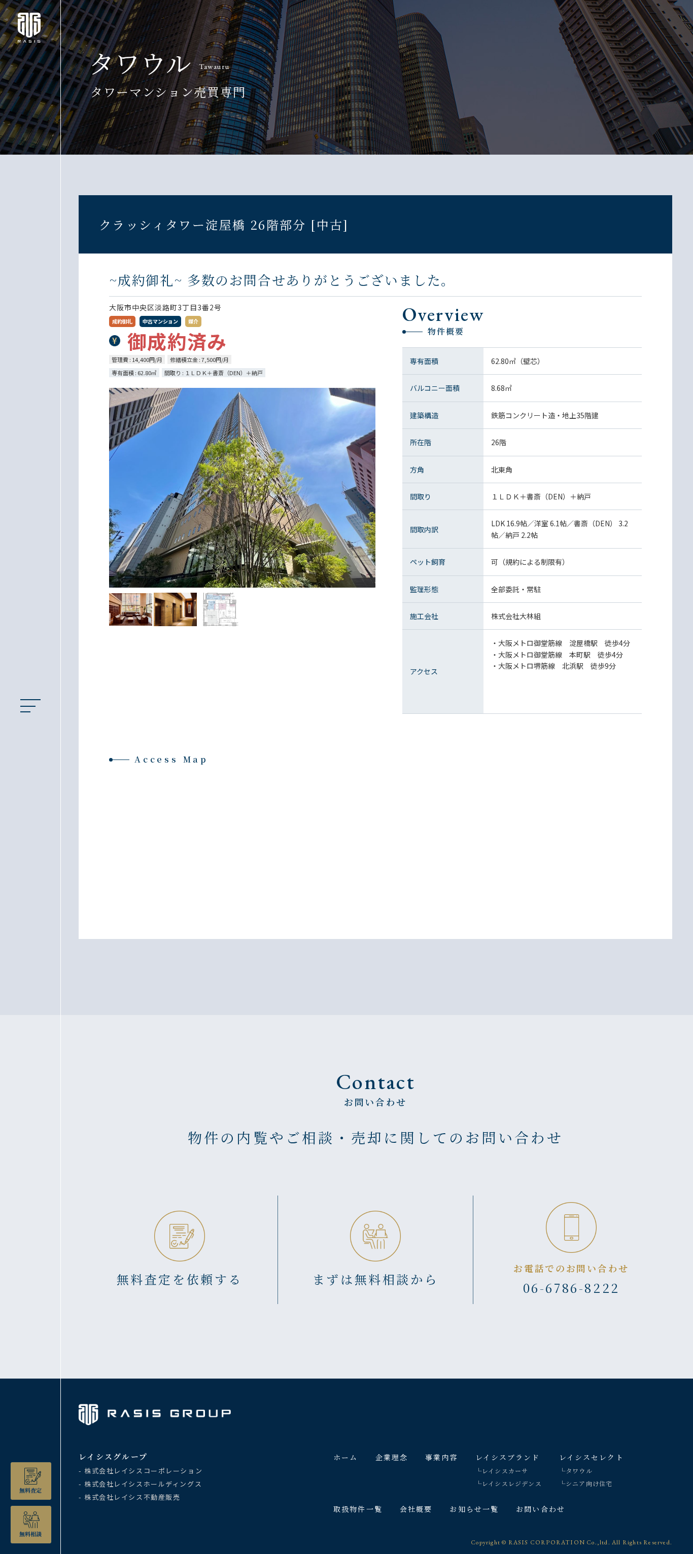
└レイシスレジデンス (508, 1483)
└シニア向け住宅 (586, 1483)
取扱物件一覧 (358, 1509)
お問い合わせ (540, 1509)
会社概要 (416, 1509)
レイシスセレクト (591, 1457)
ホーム (345, 1457)
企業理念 (391, 1457)
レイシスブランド (507, 1457)
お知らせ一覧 (474, 1509)
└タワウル (576, 1470)
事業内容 (441, 1457)
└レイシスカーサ (502, 1470)
